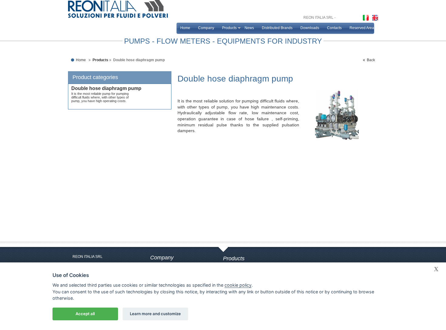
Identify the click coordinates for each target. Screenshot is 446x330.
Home (185, 28)
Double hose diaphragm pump (106, 88)
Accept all (85, 313)
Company (206, 28)
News (249, 28)
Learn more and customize (155, 313)
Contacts (334, 28)
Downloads (309, 28)
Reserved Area (362, 28)
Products (229, 28)
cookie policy (238, 285)
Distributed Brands (277, 28)
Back (370, 60)
